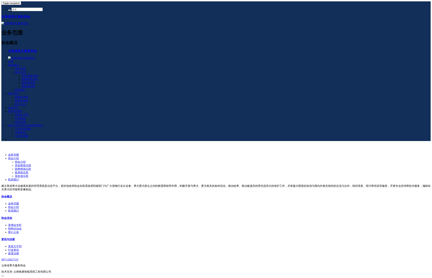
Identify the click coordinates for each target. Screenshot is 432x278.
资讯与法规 (15, 111)
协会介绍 (20, 72)
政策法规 (20, 121)
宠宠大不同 (21, 114)
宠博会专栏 (21, 97)
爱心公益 (20, 104)
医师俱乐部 (28, 82)
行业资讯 (20, 118)
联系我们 (20, 90)
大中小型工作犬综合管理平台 (25, 125)
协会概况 (13, 65)
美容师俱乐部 (30, 75)
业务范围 (20, 68)
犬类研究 (20, 132)
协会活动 (13, 93)
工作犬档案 (21, 136)
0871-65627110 (9, 259)
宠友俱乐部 (28, 86)
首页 (11, 61)
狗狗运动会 (21, 100)
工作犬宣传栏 (23, 129)
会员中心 (13, 107)
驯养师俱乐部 (30, 79)
